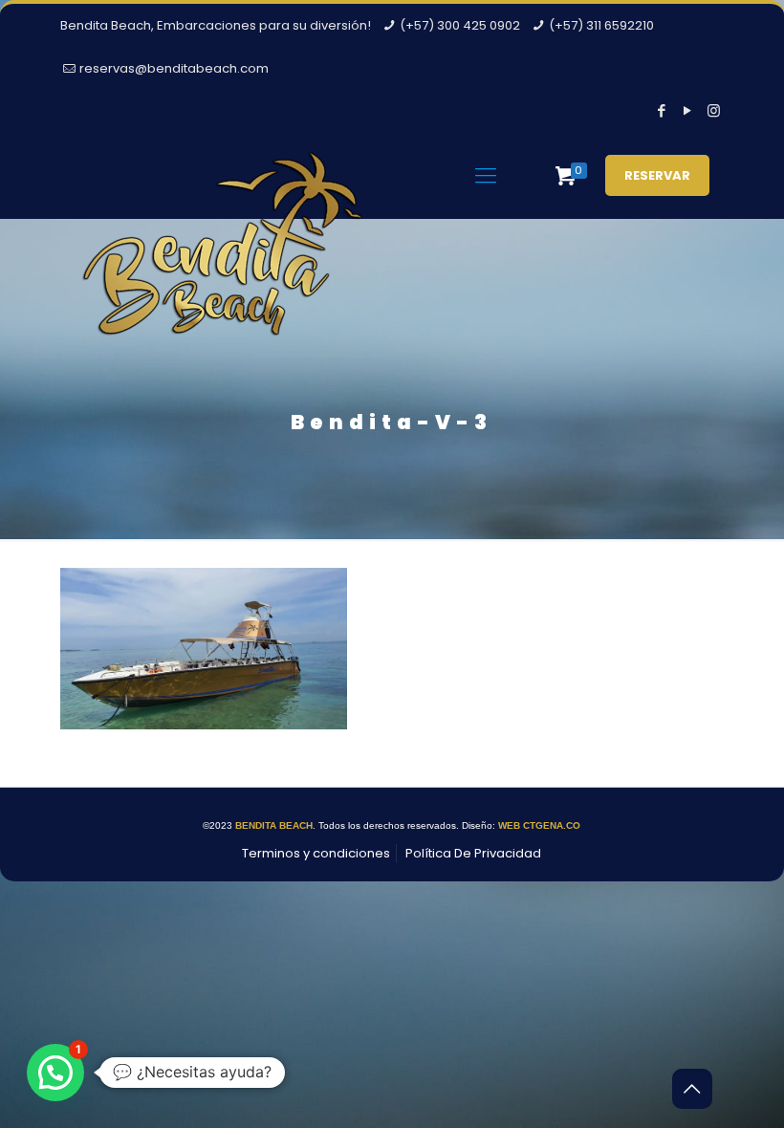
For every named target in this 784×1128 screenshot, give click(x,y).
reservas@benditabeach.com (174, 68)
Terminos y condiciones (316, 853)
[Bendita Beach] (222, 259)
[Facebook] (662, 110)
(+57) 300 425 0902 (460, 25)
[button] (55, 1072)
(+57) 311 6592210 (601, 25)
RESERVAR (657, 175)
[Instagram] (714, 110)
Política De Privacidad (473, 853)
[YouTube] (688, 110)
